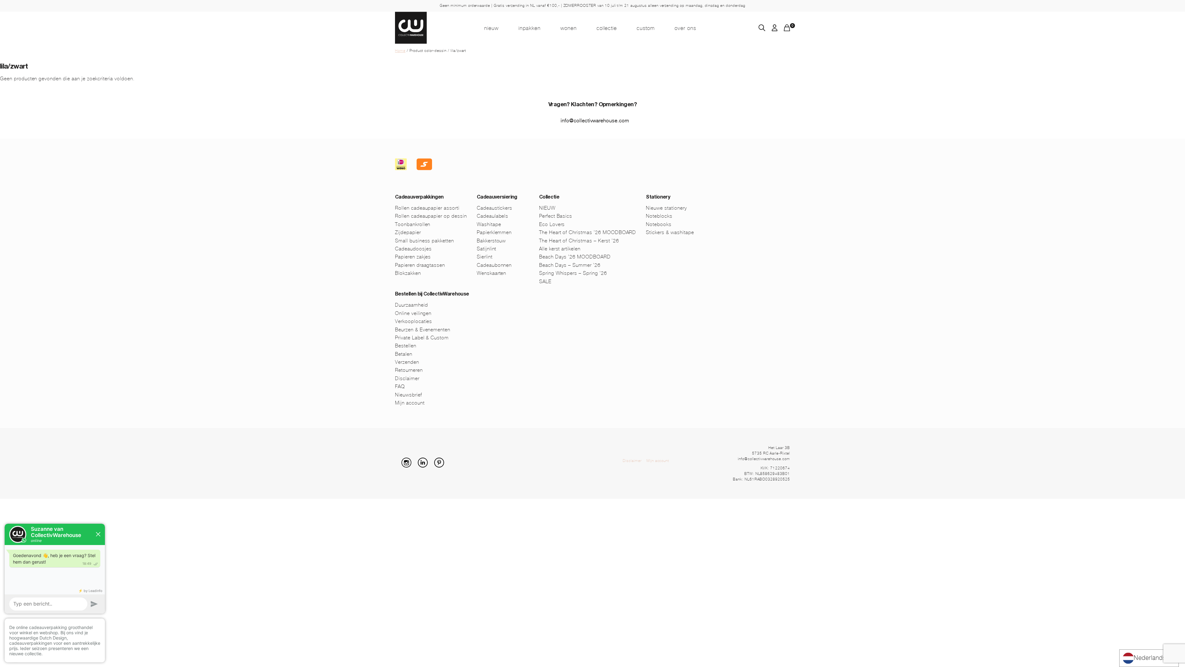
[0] (787, 29)
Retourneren (409, 370)
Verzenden (407, 362)
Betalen (403, 354)
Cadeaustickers (494, 208)
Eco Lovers (552, 224)
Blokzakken (408, 273)
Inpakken (529, 28)
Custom (646, 28)
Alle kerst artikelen (559, 249)
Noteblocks (659, 216)
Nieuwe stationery (666, 208)
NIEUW (491, 28)
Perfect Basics (555, 216)
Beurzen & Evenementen (422, 330)
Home (400, 50)
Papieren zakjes (413, 257)
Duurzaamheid (411, 305)
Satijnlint (487, 249)
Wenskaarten (491, 273)
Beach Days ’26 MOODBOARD (575, 257)
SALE (545, 281)
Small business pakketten (424, 241)
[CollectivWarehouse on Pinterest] (441, 466)
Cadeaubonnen (494, 265)
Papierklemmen (494, 232)
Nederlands (1150, 657)
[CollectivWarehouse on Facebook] (397, 466)
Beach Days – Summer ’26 (570, 265)
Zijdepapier (408, 232)
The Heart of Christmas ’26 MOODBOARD (587, 232)
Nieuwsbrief (408, 395)
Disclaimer (407, 378)
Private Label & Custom (422, 338)
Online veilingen (413, 313)
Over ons (685, 28)
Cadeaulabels (493, 216)
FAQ (400, 386)
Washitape (489, 224)
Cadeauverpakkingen (419, 197)
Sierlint (485, 257)
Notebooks (659, 224)
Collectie (607, 28)
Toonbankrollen (412, 224)
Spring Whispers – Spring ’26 (573, 273)
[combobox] (1149, 658)
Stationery (658, 197)
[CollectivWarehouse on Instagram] (408, 466)
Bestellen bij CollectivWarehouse (432, 294)
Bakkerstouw (491, 241)
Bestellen (405, 346)
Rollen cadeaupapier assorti (427, 208)
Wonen (568, 28)
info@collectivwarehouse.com (595, 121)
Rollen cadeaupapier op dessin (431, 216)
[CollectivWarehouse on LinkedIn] (425, 466)
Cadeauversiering (497, 197)
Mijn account (410, 403)
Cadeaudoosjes (413, 249)
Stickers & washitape (670, 232)
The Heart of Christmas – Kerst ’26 (579, 241)
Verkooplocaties (413, 321)
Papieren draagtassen (420, 265)
